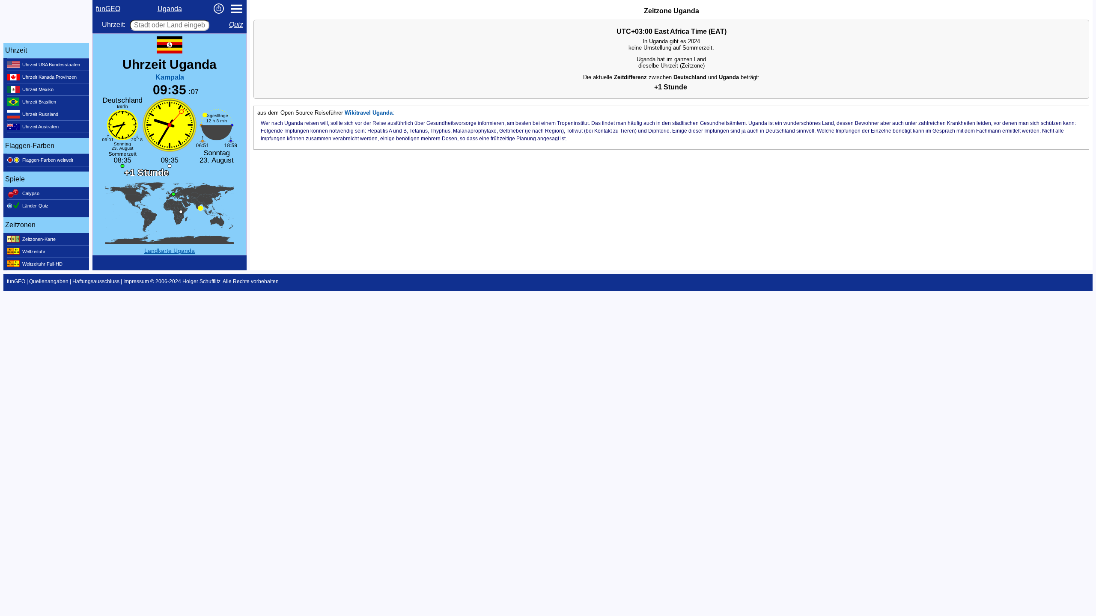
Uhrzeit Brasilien (39, 101)
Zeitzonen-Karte (39, 239)
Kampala (169, 77)
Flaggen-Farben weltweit (47, 160)
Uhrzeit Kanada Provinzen (49, 77)
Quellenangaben (48, 281)
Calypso (30, 193)
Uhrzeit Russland (40, 114)
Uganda (170, 8)
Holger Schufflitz (201, 281)
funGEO (108, 8)
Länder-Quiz (35, 205)
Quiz (236, 24)
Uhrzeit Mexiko (38, 89)
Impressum (136, 281)
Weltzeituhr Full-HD (42, 264)
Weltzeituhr (33, 251)
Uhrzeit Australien (40, 126)
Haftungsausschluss (95, 281)
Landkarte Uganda (169, 250)
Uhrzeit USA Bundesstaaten (51, 64)
